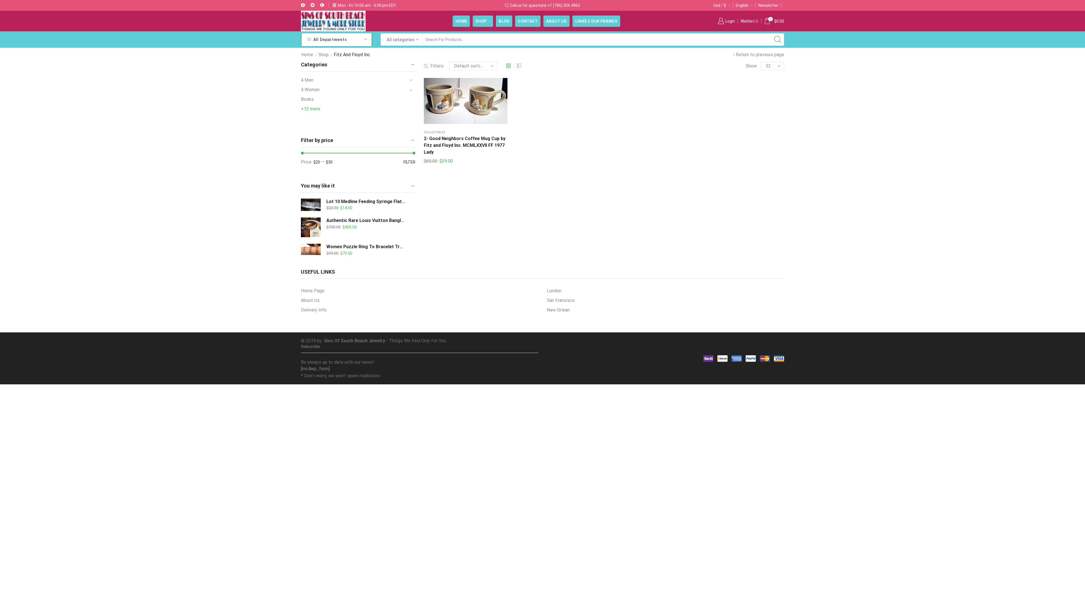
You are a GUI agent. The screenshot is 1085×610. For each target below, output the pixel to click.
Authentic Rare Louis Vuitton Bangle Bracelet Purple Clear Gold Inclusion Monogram (365, 220)
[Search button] (778, 39)
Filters (437, 66)
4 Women (310, 89)
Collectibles (434, 132)
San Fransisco (561, 300)
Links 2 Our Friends (596, 21)
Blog (504, 21)
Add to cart (460, 103)
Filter (409, 162)
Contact (528, 21)
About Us (556, 21)
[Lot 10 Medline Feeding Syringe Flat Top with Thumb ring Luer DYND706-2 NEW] (311, 205)
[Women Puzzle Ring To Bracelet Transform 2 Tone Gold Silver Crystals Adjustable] (311, 251)
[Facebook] (303, 5)
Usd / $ (719, 5)
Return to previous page (760, 54)
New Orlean (558, 310)
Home (461, 21)
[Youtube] (312, 5)
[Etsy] (322, 5)
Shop (481, 21)
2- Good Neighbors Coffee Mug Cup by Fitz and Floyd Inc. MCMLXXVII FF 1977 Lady (464, 145)
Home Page (312, 290)
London (554, 290)
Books (307, 99)
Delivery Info (314, 310)
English (742, 5)
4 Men (307, 80)
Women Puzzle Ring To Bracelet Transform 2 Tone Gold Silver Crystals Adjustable (365, 246)
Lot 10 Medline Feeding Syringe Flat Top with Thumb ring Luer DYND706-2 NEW (365, 201)
